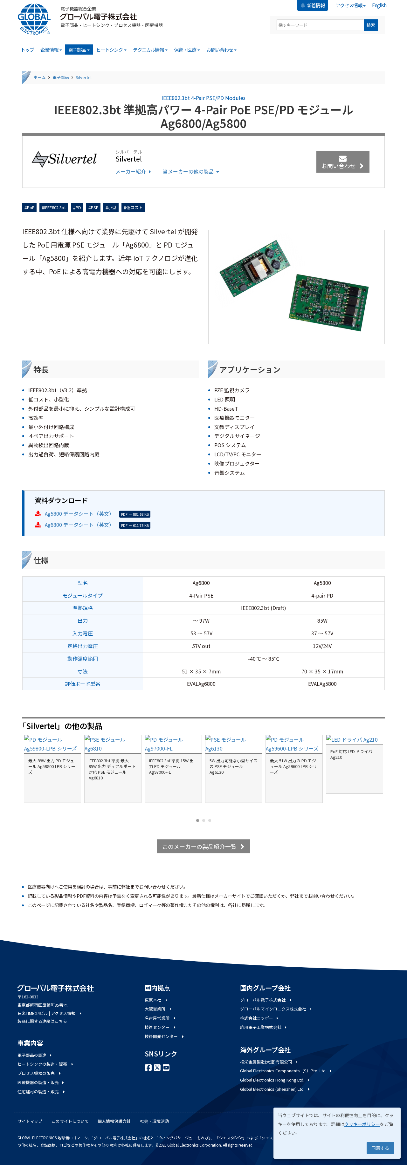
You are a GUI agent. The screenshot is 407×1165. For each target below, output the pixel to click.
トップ (27, 49)
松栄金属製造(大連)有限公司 (266, 1062)
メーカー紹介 (130, 171)
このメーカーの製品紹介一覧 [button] (199, 846)
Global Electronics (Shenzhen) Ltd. (272, 1089)
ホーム (39, 77)
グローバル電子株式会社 (263, 1000)
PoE (30, 207)
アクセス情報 (349, 5)
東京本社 (153, 1000)
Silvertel (84, 77)
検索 (371, 25)
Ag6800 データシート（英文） (79, 524)
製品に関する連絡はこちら (42, 1021)
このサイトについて (70, 1121)
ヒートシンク (109, 49)
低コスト (134, 207)
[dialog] (337, 1133)
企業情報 (49, 49)
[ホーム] (36, 19)
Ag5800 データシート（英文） (79, 513)
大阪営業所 (155, 1009)
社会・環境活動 (154, 1121)
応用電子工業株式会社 (260, 1027)
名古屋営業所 (157, 1018)
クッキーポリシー (362, 1124)
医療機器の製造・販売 (38, 1082)
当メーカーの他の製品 (188, 171)
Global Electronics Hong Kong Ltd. (272, 1080)
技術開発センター (162, 1036)
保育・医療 (185, 49)
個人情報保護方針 (114, 1121)
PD (78, 207)
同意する (380, 1148)
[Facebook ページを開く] (148, 1067)
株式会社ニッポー (256, 1018)
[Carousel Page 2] (203, 820)
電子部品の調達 (31, 1055)
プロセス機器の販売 (36, 1073)
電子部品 (77, 49)
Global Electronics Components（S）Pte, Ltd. (283, 1071)
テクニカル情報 (149, 49)
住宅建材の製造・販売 (38, 1092)
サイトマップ (29, 1121)
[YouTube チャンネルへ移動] (166, 1067)
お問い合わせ (220, 49)
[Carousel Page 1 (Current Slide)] (197, 820)
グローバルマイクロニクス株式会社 (273, 1009)
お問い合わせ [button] (338, 166)
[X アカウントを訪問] (157, 1067)
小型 (112, 207)
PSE (94, 207)
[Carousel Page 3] (209, 820)
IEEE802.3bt (55, 207)
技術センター (157, 1027)
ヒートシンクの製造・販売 (42, 1064)
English (379, 5)
